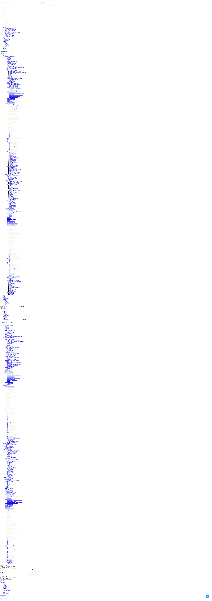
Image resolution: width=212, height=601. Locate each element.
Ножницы (11, 229)
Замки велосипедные (11, 212)
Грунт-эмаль (11, 154)
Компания (2, 580)
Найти (4, 48)
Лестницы (9, 218)
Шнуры (10, 245)
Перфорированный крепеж (14, 144)
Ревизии (10, 134)
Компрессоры (11, 94)
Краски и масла (10, 213)
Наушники (11, 194)
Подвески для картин (11, 222)
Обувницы (9, 220)
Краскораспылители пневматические (16, 95)
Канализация (9, 124)
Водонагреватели (10, 123)
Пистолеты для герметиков (14, 182)
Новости (6, 21)
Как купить (5, 297)
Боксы (10, 249)
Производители (6, 18)
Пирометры (11, 80)
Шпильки (11, 150)
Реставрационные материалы (13, 166)
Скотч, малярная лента (11, 177)
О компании (5, 20)
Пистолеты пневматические (14, 96)
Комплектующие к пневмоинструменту (16, 93)
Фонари (10, 275)
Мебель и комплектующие (10, 30)
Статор (10, 75)
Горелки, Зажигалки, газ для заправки (14, 211)
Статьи (4, 592)
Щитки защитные (12, 199)
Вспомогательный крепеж (14, 142)
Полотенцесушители (13, 122)
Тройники (11, 135)
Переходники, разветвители (14, 287)
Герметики (11, 201)
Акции (4, 15)
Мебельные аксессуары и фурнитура (14, 105)
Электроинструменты (11, 102)
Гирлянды (11, 271)
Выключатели (12, 283)
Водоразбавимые (12, 153)
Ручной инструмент (11, 99)
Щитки (10, 279)
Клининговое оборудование (12, 87)
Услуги (4, 16)
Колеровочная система (13, 157)
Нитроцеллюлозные (13, 159)
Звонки (10, 284)
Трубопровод (9, 139)
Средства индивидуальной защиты (14, 190)
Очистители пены (12, 206)
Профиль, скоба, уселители (14, 268)
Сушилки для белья (10, 236)
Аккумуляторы (12, 293)
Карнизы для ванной (13, 119)
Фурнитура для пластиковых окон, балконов (15, 67)
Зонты (10, 127)
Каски (10, 191)
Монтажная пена (12, 205)
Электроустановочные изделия (13, 280)
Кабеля (10, 259)
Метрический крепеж (13, 143)
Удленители (11, 290)
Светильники (11, 274)
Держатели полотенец (13, 117)
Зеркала (10, 118)
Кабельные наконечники (14, 252)
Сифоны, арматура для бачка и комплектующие (16, 138)
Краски (10, 215)
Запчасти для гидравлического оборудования (17, 72)
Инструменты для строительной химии (14, 181)
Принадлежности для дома (12, 224)
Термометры (9, 237)
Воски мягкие (12, 167)
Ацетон (10, 185)
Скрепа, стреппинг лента (12, 178)
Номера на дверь (10, 62)
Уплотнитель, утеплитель (12, 238)
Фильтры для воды (10, 240)
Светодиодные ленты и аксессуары (14, 263)
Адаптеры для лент (13, 264)
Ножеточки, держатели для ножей (15, 227)
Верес (10, 214)
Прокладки (11, 133)
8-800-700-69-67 (47, 5)
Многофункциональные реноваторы (14, 91)
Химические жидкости (13, 188)
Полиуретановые (12, 160)
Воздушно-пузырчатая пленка (12, 175)
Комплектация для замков (12, 61)
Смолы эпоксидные (13, 171)
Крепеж (8, 141)
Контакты (4, 24)
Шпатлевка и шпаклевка (14, 173)
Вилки (10, 282)
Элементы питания (11, 292)
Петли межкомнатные (11, 64)
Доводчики (9, 58)
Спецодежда (9, 189)
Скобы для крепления (13, 255)
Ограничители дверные (11, 63)
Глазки (8, 57)
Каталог (4, 12)
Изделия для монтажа (11, 248)
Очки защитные (12, 195)
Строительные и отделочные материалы (12, 32)
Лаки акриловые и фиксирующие (15, 169)
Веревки (10, 242)
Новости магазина (5, 567)
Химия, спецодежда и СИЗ (10, 34)
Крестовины (11, 128)
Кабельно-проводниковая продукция (14, 258)
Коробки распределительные (14, 254)
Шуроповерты (9, 101)
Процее (10, 207)
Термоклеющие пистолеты (14, 183)
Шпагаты (11, 246)
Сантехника (7, 31)
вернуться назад (34, 575)
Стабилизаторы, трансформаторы (13, 276)
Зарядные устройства (11, 77)
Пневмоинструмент (11, 92)
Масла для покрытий (13, 170)
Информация (2, 582)
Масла (10, 216)
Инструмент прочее (11, 82)
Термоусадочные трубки (13, 256)
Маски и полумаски (13, 192)
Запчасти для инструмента (12, 70)
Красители (11, 158)
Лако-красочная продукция (12, 151)
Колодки (11, 285)
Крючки (8, 217)
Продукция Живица (13, 162)
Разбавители (11, 163)
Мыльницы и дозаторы (13, 120)
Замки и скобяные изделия (10, 28)
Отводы (10, 131)
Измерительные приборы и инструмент (14, 78)
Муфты (10, 130)
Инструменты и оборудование (10, 29)
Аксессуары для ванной (12, 116)
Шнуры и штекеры (12, 291)
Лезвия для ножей (12, 226)
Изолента (11, 250)
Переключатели (12, 286)
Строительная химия (11, 200)
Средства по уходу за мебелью (15, 172)
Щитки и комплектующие (12, 277)
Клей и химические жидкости (13, 184)
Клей (10, 186)
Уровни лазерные (12, 81)
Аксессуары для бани (11, 209)
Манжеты (11, 129)
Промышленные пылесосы (14, 90)
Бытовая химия (10, 210)
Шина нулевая (12, 261)
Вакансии (7, 23)
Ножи (10, 228)
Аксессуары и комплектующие (15, 88)
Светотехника (10, 270)
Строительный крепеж (13, 146)
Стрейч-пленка (10, 179)
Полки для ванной (12, 121)
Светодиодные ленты (13, 269)
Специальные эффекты (13, 165)
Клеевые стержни (12, 203)
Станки (8, 100)
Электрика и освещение (9, 36)
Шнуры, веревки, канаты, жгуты (13, 241)
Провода (11, 260)
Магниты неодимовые (11, 219)
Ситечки (11, 164)
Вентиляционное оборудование (15, 84)
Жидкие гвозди (12, 202)
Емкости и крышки (13, 156)
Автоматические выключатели (15, 281)
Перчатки (11, 196)
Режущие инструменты (11, 225)
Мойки (10, 89)
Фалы (10, 244)
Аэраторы (11, 125)
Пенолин (8, 176)
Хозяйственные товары (9, 35)
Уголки (10, 149)
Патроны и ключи (12, 73)
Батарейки (11, 294)
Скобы (10, 145)
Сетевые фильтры (12, 289)
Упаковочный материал (9, 33)
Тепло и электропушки (13, 86)
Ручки (8, 65)
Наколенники (11, 193)
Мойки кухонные (10, 137)
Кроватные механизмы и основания (16, 106)
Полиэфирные (12, 161)
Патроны (11, 272)
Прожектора (11, 273)
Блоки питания (12, 265)
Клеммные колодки (13, 253)
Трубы (10, 136)
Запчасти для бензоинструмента (15, 71)
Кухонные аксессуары (13, 107)
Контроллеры (11, 267)
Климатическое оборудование (13, 83)
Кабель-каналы (12, 251)
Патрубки (11, 132)
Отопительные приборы (13, 85)
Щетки (10, 76)
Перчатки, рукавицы (11, 221)
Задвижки (9, 59)
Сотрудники (7, 22)
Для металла (11, 155)
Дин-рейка (11, 278)
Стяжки (10, 147)
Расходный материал (11, 98)
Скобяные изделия (10, 66)
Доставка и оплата (6, 17)
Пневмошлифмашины (13, 97)
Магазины (5, 19)
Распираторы (11, 197)
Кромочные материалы (11, 104)
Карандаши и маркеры (13, 168)
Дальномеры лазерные (13, 79)
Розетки (10, 288)
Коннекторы (11, 266)
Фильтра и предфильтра (13, 198)
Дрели (8, 69)
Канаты (10, 243)
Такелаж (10, 148)
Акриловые (11, 152)
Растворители (11, 187)
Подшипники (11, 74)
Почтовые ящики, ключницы (12, 223)
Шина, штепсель (12, 257)
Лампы (8, 262)
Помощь (2, 581)
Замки (8, 60)
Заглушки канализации (13, 126)
